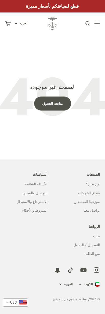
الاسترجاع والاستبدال (32, 201)
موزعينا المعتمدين (87, 201)
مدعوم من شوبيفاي (64, 299)
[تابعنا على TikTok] (70, 270)
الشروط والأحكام (34, 210)
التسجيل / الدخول (86, 245)
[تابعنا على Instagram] (96, 270)
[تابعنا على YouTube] (83, 270)
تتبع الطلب (92, 253)
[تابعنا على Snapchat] (57, 270)
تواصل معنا (91, 210)
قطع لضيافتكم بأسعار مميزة (52, 6)
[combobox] (15, 302)
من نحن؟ (93, 184)
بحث (96, 236)
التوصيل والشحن (35, 193)
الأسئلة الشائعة (36, 184)
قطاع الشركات (89, 193)
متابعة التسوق (52, 103)
